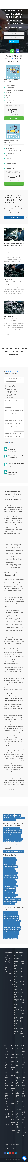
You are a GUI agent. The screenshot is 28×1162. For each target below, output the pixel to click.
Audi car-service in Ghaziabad (9, 888)
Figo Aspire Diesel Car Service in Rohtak (23, 1053)
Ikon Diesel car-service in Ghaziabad (10, 936)
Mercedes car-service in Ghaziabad (10, 895)
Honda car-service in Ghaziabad (10, 862)
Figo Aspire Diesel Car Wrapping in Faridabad (22, 1009)
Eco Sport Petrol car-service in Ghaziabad (11, 925)
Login (6, 971)
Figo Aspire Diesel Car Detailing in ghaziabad (16, 1030)
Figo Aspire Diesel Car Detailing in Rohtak (24, 1130)
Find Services (14, 42)
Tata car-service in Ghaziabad (9, 868)
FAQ (6, 959)
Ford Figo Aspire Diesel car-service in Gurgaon (12, 830)
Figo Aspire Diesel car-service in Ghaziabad (12, 927)
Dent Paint (12, 815)
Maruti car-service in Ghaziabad (10, 857)
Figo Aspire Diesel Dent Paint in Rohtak (23, 1064)
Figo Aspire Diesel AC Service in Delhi (6, 1096)
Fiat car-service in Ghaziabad (9, 892)
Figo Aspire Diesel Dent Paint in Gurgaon (13, 1063)
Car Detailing (13, 819)
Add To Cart (14, 118)
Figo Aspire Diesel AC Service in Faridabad (22, 999)
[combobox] (14, 33)
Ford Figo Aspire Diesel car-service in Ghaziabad (13, 839)
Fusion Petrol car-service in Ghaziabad (11, 933)
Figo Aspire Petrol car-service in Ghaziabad (12, 929)
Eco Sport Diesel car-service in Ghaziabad (11, 922)
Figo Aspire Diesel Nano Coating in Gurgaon (13, 1118)
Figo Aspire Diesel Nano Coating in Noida (18, 1118)
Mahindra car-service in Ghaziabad (10, 866)
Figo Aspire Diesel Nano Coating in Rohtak (23, 1119)
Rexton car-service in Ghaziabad (10, 901)
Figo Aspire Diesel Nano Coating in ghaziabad (16, 1019)
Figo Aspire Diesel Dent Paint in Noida (17, 1064)
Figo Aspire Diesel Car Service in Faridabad (22, 959)
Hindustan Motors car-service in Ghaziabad (12, 899)
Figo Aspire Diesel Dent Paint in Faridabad (22, 969)
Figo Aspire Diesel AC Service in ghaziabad (16, 997)
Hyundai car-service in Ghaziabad (10, 860)
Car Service (10, 957)
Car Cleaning (17, 815)
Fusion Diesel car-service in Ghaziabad (11, 931)
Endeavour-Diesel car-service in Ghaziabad (12, 920)
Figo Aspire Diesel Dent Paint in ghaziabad (16, 967)
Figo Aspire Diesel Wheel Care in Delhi (6, 1085)
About (6, 957)
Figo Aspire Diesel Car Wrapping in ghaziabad (16, 1007)
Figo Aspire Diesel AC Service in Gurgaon (13, 1095)
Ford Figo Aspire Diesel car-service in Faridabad (13, 832)
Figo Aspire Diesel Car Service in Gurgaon (13, 1053)
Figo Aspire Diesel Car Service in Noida (17, 1053)
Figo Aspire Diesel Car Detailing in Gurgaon (13, 1129)
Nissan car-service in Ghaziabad (10, 879)
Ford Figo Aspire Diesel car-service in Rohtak (12, 834)
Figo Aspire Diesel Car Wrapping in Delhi (7, 1107)
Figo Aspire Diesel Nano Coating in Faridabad (22, 1020)
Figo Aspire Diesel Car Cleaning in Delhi (7, 1074)
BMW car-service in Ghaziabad (9, 890)
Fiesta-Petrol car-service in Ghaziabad (11, 918)
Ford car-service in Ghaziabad (9, 870)
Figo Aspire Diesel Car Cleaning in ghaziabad (16, 978)
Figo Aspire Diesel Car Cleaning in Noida (18, 1074)
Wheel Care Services (7, 817)
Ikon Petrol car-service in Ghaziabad (10, 938)
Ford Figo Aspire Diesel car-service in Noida (12, 836)
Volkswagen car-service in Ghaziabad (11, 877)
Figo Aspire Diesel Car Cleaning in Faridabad (22, 979)
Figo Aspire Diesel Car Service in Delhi (6, 1053)
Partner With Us (7, 967)
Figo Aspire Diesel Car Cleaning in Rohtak (24, 1075)
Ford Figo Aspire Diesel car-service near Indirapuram (13, 851)
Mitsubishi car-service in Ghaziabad (10, 886)
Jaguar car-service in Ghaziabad (10, 897)
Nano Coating (6, 819)
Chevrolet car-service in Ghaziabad (10, 873)
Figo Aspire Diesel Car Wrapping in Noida (18, 1107)
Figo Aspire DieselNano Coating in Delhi (7, 1115)
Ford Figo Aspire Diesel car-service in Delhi (12, 828)
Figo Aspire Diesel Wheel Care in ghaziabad (16, 988)
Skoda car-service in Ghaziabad (9, 884)
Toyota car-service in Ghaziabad (10, 864)
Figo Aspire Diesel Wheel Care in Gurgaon (13, 1084)
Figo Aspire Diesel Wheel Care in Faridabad (22, 990)
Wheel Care (10, 968)
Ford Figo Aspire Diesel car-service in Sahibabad (13, 841)
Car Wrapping (21, 817)
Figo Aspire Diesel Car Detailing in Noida (18, 1128)
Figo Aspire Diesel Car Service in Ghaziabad (16, 958)
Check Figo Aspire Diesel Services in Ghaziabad (15, 217)
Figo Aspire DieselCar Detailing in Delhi (7, 1123)
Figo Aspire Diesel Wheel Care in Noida (17, 1085)
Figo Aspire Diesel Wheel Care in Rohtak (23, 1087)
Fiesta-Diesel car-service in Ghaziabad (11, 916)
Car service (6, 815)
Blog (6, 964)
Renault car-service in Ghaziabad (10, 875)
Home (6, 955)
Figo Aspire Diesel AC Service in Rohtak (23, 1098)
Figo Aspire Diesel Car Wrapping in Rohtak (24, 1108)
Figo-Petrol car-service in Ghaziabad (10, 911)
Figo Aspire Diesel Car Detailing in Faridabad (22, 1031)
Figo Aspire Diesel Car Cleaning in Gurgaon (13, 1074)
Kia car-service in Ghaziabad (9, 903)
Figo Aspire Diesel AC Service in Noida (17, 1096)
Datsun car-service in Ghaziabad (10, 881)
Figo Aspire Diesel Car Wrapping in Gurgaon (13, 1106)
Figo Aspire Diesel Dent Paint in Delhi (6, 1064)
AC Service (15, 817)
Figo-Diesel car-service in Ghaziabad (10, 914)
